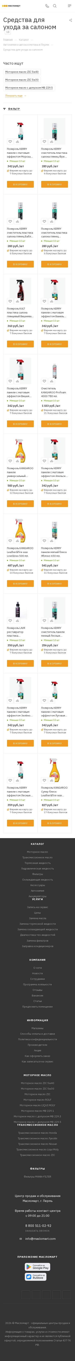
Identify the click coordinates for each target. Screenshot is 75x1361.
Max (36, 1294)
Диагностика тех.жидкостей (37, 935)
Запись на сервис (37, 907)
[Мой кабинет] (62, 6)
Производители (37, 1045)
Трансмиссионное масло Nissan (37, 1144)
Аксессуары (37, 885)
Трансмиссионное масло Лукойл (37, 1138)
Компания (37, 960)
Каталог (37, 844)
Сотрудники (37, 979)
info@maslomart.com (40, 1239)
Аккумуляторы (37, 896)
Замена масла (37, 918)
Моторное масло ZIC (37, 1094)
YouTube (56, 1294)
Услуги (37, 899)
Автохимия (37, 890)
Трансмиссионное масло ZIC (37, 1155)
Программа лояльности (37, 984)
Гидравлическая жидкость (37, 868)
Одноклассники (66, 1294)
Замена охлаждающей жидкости (37, 929)
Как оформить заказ (37, 1056)
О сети (37, 967)
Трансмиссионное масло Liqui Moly (37, 1149)
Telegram (46, 1294)
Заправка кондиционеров (37, 946)
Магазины (37, 1028)
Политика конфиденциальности (37, 1039)
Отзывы (37, 990)
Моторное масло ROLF (37, 1099)
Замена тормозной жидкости (37, 923)
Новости (37, 973)
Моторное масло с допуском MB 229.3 (37, 1116)
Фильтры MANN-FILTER (37, 1176)
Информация (37, 1020)
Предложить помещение (37, 1006)
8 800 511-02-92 (38, 1225)
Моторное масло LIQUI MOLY (37, 1105)
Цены (37, 912)
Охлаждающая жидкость (37, 879)
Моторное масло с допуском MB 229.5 (37, 1122)
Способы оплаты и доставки (37, 1033)
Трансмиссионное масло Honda (37, 1133)
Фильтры (37, 874)
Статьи (37, 1001)
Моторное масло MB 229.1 (37, 1111)
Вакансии (37, 995)
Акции (37, 1050)
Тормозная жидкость (38, 863)
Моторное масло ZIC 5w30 (37, 1088)
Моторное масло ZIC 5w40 (37, 1083)
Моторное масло (37, 852)
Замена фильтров (37, 940)
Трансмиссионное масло (37, 857)
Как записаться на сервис (37, 1061)
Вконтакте (26, 1294)
